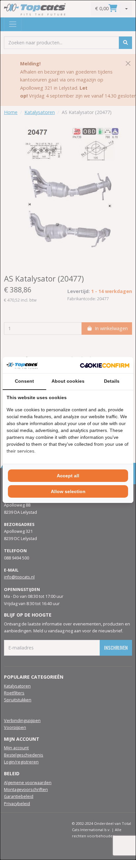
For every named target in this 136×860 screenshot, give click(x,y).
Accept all (68, 475)
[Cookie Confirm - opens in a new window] (104, 365)
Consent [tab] (24, 381)
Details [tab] (111, 381)
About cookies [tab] (68, 381)
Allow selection (68, 491)
